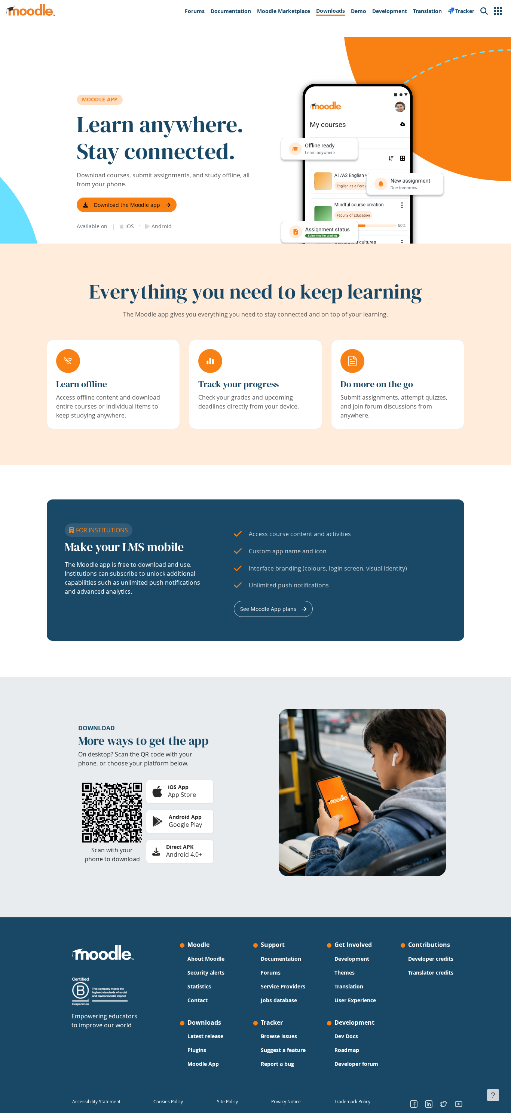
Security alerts (205, 972)
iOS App (178, 787)
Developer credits (430, 958)
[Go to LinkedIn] (428, 1103)
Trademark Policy (352, 1101)
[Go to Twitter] (443, 1103)
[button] (498, 11)
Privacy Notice (286, 1101)
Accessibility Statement (96, 1101)
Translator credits (430, 972)
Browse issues (279, 1036)
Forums (271, 972)
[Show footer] (493, 1095)
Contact (197, 1000)
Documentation (281, 958)
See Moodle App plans (268, 608)
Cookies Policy (168, 1101)
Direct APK (179, 846)
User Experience (355, 1000)
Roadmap (346, 1050)
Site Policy (227, 1101)
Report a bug (277, 1063)
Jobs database (279, 1000)
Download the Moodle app (127, 204)
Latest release (205, 1036)
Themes (344, 972)
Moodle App (203, 1063)
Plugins (196, 1050)
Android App (185, 816)
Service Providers (283, 986)
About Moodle (205, 958)
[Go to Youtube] (458, 1103)
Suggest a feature (283, 1050)
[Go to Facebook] (413, 1103)
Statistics (199, 986)
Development (351, 958)
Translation (348, 986)
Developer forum (356, 1063)
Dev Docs (346, 1036)
